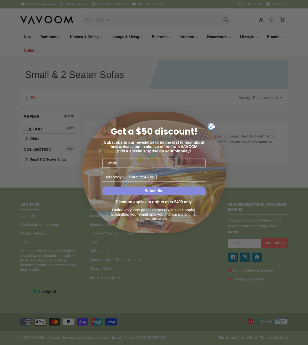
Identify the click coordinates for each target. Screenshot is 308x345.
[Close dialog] (211, 127)
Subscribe (154, 191)
